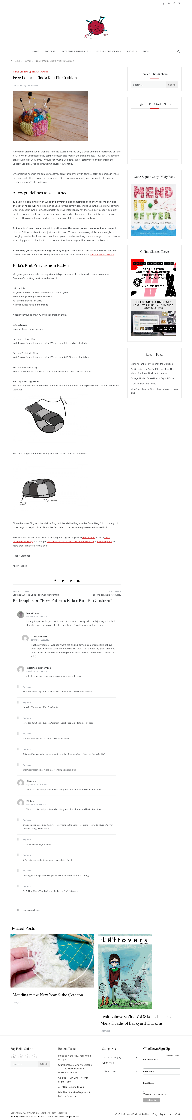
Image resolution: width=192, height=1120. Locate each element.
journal (16, 71)
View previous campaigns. (155, 1094)
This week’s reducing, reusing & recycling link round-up (49, 770)
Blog (154, 1114)
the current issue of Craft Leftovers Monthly (70, 541)
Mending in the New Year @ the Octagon (152, 363)
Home (36, 51)
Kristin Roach (32, 85)
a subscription (104, 541)
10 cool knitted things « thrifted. (38, 844)
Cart (177, 1114)
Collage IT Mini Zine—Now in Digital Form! (152, 378)
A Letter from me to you (143, 383)
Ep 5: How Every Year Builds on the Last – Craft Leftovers (50, 891)
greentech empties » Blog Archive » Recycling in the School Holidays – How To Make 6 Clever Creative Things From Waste (67, 827)
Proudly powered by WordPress (27, 1116)
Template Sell (71, 1116)
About (131, 51)
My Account (166, 1114)
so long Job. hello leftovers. (107, 594)
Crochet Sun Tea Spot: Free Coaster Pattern (36, 594)
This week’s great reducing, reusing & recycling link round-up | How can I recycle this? (64, 754)
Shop (146, 51)
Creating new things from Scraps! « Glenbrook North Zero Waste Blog (56, 875)
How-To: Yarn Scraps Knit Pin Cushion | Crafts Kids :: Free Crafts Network (58, 691)
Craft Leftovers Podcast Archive (132, 1114)
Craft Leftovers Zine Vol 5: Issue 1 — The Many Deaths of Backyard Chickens (75, 1068)
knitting (24, 71)
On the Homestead (107, 51)
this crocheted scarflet (102, 254)
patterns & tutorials (40, 71)
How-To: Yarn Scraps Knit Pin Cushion (41, 707)
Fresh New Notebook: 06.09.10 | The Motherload (46, 738)
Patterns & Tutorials (75, 51)
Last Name (148, 1083)
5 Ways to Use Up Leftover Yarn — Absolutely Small (47, 860)
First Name (148, 1071)
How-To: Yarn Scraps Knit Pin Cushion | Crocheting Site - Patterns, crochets (58, 723)
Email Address (151, 1059)
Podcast (50, 51)
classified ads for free (38, 667)
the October (88, 537)
